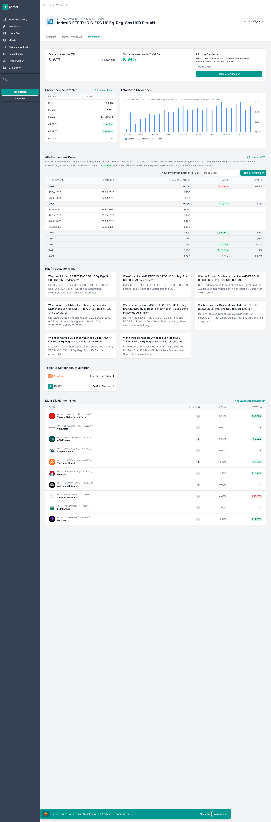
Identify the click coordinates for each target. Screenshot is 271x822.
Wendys (61, 474)
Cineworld (62, 428)
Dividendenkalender (19, 47)
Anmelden (20, 98)
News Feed (15, 33)
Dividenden (94, 36)
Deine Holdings (72, 36)
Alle (103, 90)
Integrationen (16, 54)
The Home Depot (66, 463)
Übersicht (51, 36)
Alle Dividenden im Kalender (249, 400)
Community (15, 67)
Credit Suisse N (65, 451)
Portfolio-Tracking (18, 19)
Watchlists (14, 26)
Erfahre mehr (121, 814)
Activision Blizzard (67, 486)
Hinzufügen (254, 21)
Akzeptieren (220, 814)
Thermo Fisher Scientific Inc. (72, 417)
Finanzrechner (16, 60)
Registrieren (20, 91)
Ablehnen (205, 814)
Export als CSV (256, 157)
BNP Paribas (63, 509)
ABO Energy (63, 440)
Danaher (61, 520)
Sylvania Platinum (66, 497)
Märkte (12, 40)
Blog (5, 79)
